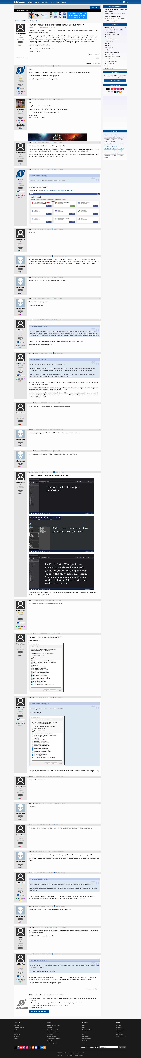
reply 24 (44, 960)
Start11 (15, 1030)
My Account (118, 1027)
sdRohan (20, 109)
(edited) (64, 256)
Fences (15, 1032)
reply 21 (45, 879)
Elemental (49, 1027)
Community (45, 2)
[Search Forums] (127, 2)
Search (27, 10)
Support (63, 2)
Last (99, 63)
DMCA (76, 1055)
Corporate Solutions (19, 1027)
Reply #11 (31, 403)
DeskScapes (17, 1034)
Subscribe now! (115, 80)
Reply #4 (31, 169)
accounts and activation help (111, 144)
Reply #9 (31, 320)
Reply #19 (31, 803)
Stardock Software (24, 21)
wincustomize (114, 146)
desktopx (107, 146)
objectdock (107, 139)
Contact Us (85, 1040)
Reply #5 (31, 229)
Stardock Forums (53, 27)
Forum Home (20, 10)
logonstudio (107, 155)
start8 (106, 141)
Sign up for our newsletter (89, 1047)
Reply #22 (31, 872)
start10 (121, 144)
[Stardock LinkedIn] (117, 92)
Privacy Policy (61, 1055)
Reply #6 (31, 256)
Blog (57, 2)
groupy (120, 139)
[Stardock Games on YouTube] (113, 89)
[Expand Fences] (105, 43)
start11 (114, 148)
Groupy (16, 1038)
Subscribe (123, 1047)
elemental (115, 153)
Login (32, 10)
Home (16, 21)
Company (85, 1022)
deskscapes (112, 141)
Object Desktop (17, 1025)
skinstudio (120, 148)
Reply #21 (31, 851)
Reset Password (119, 1034)
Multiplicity (16, 1036)
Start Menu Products (35, 21)
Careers (84, 1032)
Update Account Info (121, 1036)
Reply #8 (31, 298)
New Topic (95, 7)
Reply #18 (31, 776)
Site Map (81, 1055)
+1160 (20, 338)
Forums (84, 1043)
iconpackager (108, 148)
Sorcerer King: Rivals (52, 1043)
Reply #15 (31, 600)
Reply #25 (31, 954)
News (52, 2)
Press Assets (85, 1036)
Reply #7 (31, 277)
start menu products (94, 54)
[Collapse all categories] (126, 27)
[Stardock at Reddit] (109, 92)
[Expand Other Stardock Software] (105, 52)
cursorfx (106, 151)
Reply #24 (31, 927)
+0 (20, 42)
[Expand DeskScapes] (105, 41)
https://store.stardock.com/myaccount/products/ (59, 190)
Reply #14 (31, 472)
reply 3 (46, 176)
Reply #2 (31, 99)
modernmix (120, 155)
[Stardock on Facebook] (110, 89)
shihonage (20, 937)
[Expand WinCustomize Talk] (105, 61)
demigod (112, 151)
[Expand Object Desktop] (105, 32)
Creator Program (86, 1038)
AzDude (20, 76)
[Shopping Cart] (124, 2)
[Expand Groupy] (105, 45)
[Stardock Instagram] (119, 89)
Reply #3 (31, 142)
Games (37, 2)
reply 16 (46, 704)
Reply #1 (31, 66)
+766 (20, 117)
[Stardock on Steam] (122, 89)
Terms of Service (69, 1055)
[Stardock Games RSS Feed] (120, 92)
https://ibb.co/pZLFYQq (36, 305)
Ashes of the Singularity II (53, 1025)
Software (30, 2)
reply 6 (45, 326)
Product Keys (119, 1032)
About (83, 1025)
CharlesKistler (21, 34)
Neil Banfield (20, 330)
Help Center (118, 1025)
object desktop (108, 153)
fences (106, 135)
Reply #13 (31, 451)
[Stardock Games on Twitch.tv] (116, 89)
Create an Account (120, 1030)
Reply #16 (31, 634)
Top (99, 65)
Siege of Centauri (51, 1040)
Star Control (50, 1034)
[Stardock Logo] (19, 2)
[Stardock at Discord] (111, 92)
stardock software (120, 137)
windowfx (119, 151)
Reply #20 (31, 824)
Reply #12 (31, 429)
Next (95, 63)
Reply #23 (31, 906)
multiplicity (114, 139)
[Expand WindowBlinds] (105, 63)
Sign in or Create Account (39, 1011)
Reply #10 (31, 353)
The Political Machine (52, 1036)
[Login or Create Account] (120, 2)
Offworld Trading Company (53, 1038)
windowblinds (113, 135)
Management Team (87, 1030)
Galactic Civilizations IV (52, 1030)
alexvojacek (20, 266)
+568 (20, 84)
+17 (20, 269)
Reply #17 (31, 697)
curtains (114, 155)
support (106, 157)
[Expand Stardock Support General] (105, 34)
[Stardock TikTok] (114, 92)
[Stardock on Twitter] (107, 89)
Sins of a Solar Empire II (53, 1032)
